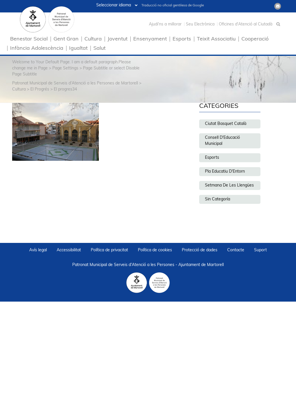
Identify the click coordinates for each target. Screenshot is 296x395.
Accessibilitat (69, 250)
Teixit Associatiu (216, 39)
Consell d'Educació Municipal (222, 141)
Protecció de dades (199, 250)
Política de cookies (155, 250)
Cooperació (255, 39)
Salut (99, 48)
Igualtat (78, 48)
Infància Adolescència (36, 48)
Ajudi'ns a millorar (165, 24)
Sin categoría (217, 199)
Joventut (117, 39)
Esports (182, 39)
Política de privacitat (109, 250)
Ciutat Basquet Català (225, 124)
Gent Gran (66, 39)
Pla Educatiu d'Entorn (225, 171)
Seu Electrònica (200, 24)
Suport (260, 250)
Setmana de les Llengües (229, 185)
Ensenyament (150, 39)
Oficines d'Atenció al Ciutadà (245, 24)
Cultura (93, 39)
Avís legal (38, 250)
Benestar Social (29, 39)
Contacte (235, 250)
